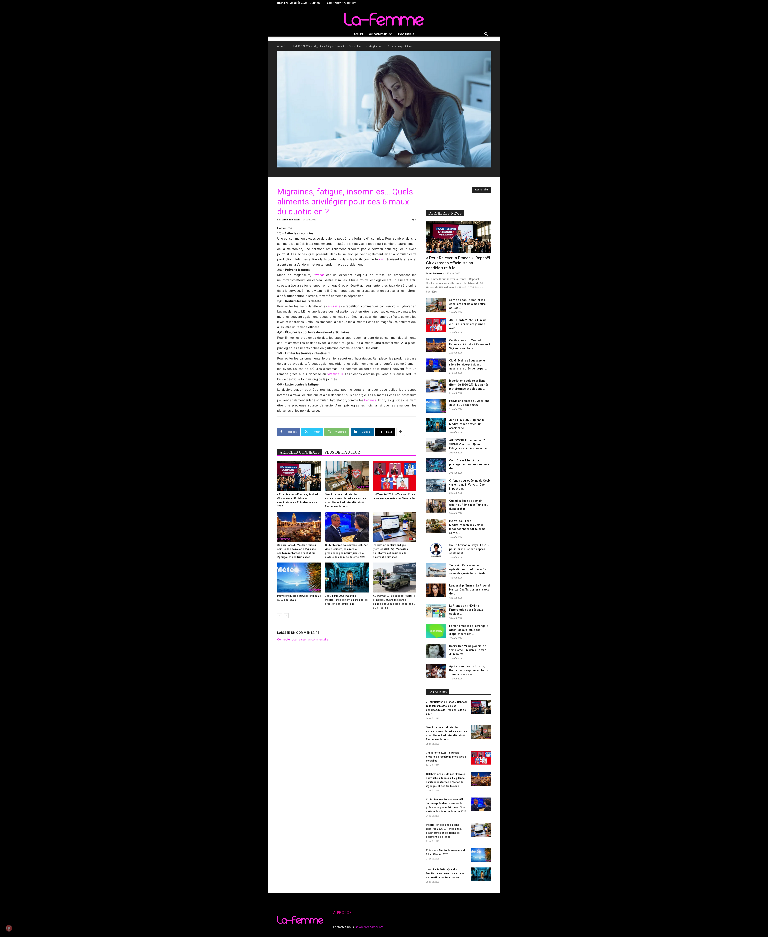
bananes (370, 400)
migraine (334, 306)
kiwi (381, 259)
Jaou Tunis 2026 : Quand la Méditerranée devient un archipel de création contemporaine (346, 599)
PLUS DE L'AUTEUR (342, 452)
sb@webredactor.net (369, 927)
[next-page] (286, 615)
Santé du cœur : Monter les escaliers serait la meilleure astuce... (467, 304)
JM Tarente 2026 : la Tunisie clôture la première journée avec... (467, 324)
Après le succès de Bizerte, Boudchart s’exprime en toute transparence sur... (468, 670)
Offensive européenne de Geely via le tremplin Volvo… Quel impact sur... (469, 484)
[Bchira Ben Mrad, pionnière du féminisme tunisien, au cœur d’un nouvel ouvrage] (436, 651)
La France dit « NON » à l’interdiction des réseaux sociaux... (466, 609)
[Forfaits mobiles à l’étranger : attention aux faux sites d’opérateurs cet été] (436, 631)
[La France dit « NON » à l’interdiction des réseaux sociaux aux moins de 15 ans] (436, 610)
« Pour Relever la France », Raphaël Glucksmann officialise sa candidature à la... (458, 263)
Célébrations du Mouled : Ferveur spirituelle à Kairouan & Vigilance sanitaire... (469, 344)
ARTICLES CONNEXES (300, 452)
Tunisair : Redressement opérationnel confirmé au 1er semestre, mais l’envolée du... (468, 569)
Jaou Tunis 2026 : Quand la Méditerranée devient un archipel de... (467, 424)
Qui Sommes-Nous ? (381, 34)
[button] (486, 34)
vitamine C (335, 374)
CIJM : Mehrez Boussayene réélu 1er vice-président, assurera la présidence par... (468, 364)
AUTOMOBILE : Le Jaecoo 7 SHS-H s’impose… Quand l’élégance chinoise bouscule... (469, 444)
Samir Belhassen (291, 219)
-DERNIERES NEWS (299, 46)
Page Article (406, 34)
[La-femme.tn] (384, 19)
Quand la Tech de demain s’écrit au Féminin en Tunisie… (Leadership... (468, 504)
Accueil (359, 34)
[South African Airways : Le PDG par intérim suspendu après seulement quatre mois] (436, 550)
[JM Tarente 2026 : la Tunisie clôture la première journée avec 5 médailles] (394, 476)
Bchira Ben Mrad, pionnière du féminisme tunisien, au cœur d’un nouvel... (468, 650)
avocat (319, 275)
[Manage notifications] (9, 928)
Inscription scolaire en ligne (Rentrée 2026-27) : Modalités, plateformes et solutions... (469, 384)
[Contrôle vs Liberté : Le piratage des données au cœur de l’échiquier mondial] (436, 465)
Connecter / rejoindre (341, 2)
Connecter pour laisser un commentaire (302, 639)
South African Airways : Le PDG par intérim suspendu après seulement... (469, 549)
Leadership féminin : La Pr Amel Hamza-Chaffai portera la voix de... (469, 589)
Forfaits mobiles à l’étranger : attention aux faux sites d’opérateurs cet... (468, 629)
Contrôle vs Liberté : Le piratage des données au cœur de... (469, 464)
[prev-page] (279, 615)
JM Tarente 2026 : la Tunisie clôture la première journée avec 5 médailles (446, 756)
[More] (400, 432)
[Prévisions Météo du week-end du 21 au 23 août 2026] (299, 577)
